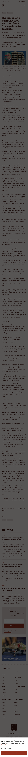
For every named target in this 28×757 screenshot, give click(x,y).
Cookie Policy (4, 744)
